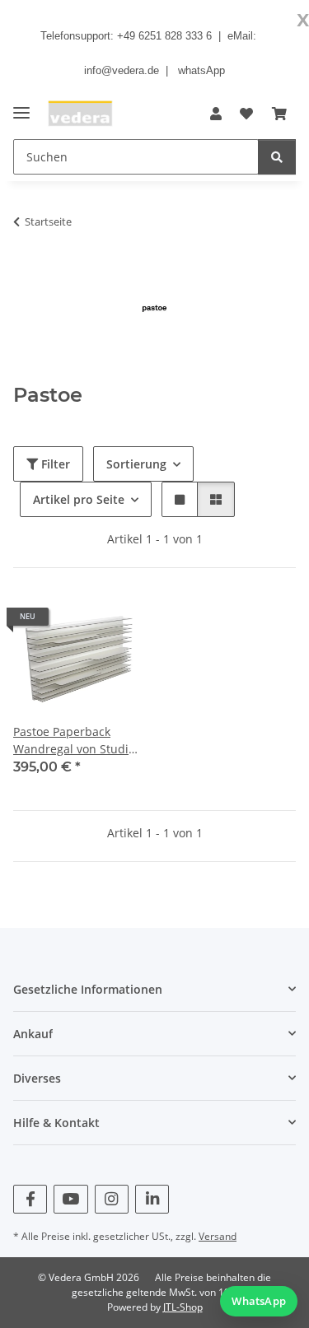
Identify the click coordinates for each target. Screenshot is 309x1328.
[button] (216, 113)
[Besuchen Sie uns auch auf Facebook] (30, 1199)
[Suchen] (277, 157)
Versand (217, 1236)
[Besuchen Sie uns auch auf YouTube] (70, 1199)
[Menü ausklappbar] (21, 106)
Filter (54, 464)
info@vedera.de (121, 70)
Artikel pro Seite (78, 499)
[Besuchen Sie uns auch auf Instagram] (112, 1199)
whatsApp (201, 70)
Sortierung (136, 464)
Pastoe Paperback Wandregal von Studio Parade (74, 740)
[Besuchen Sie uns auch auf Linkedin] (152, 1199)
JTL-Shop (183, 1307)
